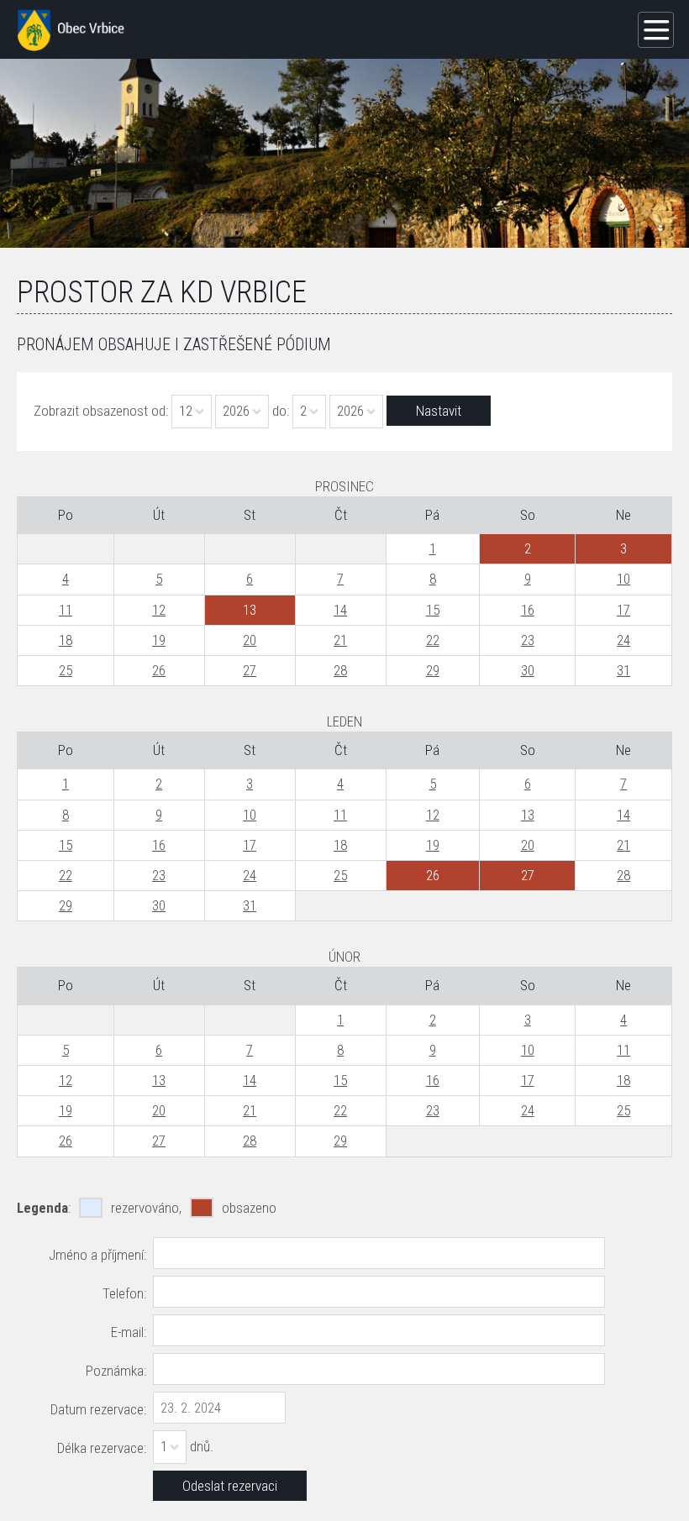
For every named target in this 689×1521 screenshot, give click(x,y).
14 (340, 609)
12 (159, 609)
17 (623, 609)
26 (159, 670)
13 (527, 814)
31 (623, 670)
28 (340, 670)
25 (65, 670)
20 (249, 640)
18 (65, 640)
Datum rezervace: (98, 1409)
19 (159, 640)
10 (623, 578)
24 (623, 640)
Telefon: (124, 1293)
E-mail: (128, 1332)
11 (65, 609)
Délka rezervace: (101, 1448)
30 (527, 670)
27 (249, 670)
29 (432, 670)
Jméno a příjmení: (97, 1254)
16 (527, 609)
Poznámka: (116, 1370)
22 (432, 640)
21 (340, 640)
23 (527, 640)
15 (432, 609)
